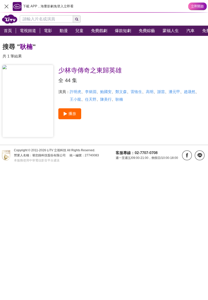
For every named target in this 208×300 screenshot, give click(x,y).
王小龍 (75, 99)
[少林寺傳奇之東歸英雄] (28, 101)
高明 (149, 91)
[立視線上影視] (9, 19)
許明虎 (75, 91)
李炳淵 (90, 91)
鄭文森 (121, 91)
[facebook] (187, 155)
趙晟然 (189, 91)
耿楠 (119, 99)
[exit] (6, 6)
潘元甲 (174, 91)
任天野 (90, 99)
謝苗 (161, 91)
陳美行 (106, 99)
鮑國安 (106, 91)
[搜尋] (77, 19)
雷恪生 (136, 91)
